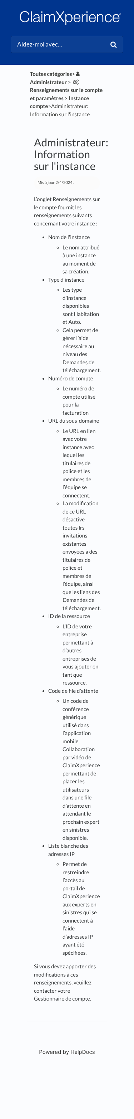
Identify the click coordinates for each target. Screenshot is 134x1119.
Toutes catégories (51, 74)
